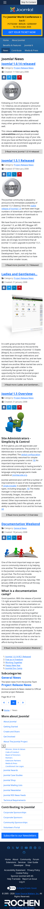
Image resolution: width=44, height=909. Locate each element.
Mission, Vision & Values (15, 749)
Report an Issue (29, 879)
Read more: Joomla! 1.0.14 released (22, 151)
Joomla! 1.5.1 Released (17, 161)
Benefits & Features (12, 45)
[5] (28, 488)
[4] (2, 509)
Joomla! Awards (11, 770)
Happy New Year (13, 665)
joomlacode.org (19, 475)
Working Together (13, 662)
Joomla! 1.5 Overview (17, 394)
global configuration (30, 454)
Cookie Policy (22, 873)
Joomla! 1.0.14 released (18, 64)
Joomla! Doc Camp (13, 668)
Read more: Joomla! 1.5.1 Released (23, 265)
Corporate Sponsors (13, 817)
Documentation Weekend (20, 524)
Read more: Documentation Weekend (22, 648)
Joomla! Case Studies (13, 775)
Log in (22, 881)
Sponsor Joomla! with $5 (22, 876)
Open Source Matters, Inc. (27, 893)
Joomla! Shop (10, 780)
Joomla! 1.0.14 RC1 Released (18, 656)
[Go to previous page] (8, 702)
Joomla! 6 (28, 45)
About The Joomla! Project (16, 741)
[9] (34, 460)
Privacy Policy (33, 870)
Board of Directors (13, 755)
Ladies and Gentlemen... (19, 274)
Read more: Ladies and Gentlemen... (22, 384)
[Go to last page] (22, 702)
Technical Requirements (15, 800)
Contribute (16, 50)
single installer (10, 485)
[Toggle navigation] (4, 2)
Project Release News (24, 68)
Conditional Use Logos (15, 766)
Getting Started (11, 726)
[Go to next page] (18, 702)
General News (20, 528)
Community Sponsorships (16, 822)
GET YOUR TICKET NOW (22, 32)
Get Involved (9, 736)
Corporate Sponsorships (15, 812)
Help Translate (13, 879)
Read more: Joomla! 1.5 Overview (22, 515)
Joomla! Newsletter (12, 790)
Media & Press (31, 50)
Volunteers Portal (12, 827)
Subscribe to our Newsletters (20, 835)
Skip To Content (28, 2)
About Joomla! (18, 40)
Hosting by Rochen (22, 907)
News (5, 50)
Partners (9, 758)
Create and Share (12, 731)
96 (13, 702)
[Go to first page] (4, 702)
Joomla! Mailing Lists (13, 785)
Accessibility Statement (14, 870)
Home (6, 40)
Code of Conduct (12, 752)
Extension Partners (13, 760)
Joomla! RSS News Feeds (15, 795)
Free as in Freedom (14, 659)
